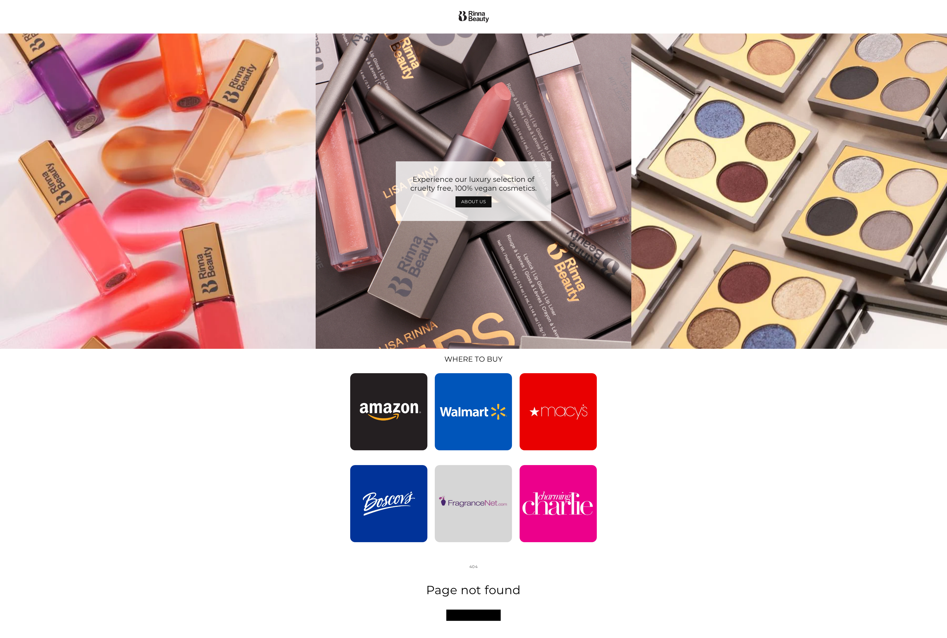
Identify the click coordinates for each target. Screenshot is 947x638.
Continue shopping (473, 615)
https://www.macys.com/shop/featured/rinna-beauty (558, 380)
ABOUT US (473, 201)
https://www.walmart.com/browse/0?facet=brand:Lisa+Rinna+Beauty (473, 380)
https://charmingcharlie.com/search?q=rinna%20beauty (558, 472)
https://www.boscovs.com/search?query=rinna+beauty (385, 472)
